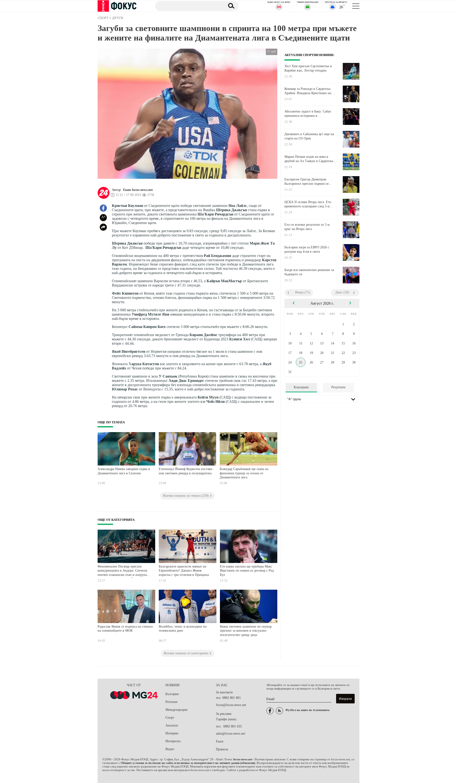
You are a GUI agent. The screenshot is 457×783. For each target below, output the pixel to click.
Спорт (169, 717)
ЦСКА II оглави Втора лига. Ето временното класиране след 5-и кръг (307, 204)
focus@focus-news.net (231, 705)
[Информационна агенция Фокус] (269, 710)
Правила (222, 749)
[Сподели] (103, 227)
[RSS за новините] (279, 710)
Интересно (173, 741)
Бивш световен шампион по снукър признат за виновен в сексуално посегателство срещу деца (246, 631)
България (172, 694)
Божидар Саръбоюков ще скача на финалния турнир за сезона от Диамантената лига (244, 473)
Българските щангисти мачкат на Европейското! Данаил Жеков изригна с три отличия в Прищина (184, 571)
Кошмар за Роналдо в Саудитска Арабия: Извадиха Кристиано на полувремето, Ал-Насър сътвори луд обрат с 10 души (310, 91)
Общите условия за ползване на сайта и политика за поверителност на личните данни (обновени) (188, 763)
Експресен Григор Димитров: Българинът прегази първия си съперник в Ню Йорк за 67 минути (309, 182)
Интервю (171, 733)
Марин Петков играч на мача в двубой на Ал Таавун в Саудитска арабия (308, 159)
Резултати (338, 387)
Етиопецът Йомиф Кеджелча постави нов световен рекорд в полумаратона (185, 471)
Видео (169, 749)
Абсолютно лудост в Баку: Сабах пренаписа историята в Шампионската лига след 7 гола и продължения (308, 114)
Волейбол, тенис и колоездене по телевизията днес (183, 629)
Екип (220, 741)
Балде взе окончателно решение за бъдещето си (309, 272)
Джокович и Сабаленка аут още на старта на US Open (309, 136)
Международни (176, 709)
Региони (171, 702)
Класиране (301, 387)
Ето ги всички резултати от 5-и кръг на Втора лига (307, 227)
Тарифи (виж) (226, 719)
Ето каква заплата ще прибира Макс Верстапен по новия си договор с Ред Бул (247, 571)
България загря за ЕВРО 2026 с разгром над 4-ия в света (306, 249)
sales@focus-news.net (230, 733)
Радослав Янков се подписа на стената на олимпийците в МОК (125, 629)
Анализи (171, 725)
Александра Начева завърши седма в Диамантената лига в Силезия (124, 471)
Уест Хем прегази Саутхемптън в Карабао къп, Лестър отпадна (308, 68)
